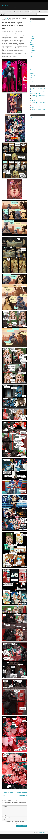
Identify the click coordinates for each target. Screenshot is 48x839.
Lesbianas (32, 46)
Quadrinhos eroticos (6, 33)
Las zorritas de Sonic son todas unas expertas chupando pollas (22, 794)
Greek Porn (32, 117)
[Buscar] (47, 14)
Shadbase (12, 33)
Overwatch (32, 63)
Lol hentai (32, 48)
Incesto (31, 42)
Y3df (31, 77)
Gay (31, 40)
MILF (17, 31)
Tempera (40, 832)
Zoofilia (17, 33)
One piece (32, 60)
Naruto (31, 58)
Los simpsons (33, 50)
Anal (7, 31)
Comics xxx (11, 31)
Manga (31, 52)
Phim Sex (31, 118)
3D (30, 21)
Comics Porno (4, 6)
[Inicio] (2, 18)
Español (14, 31)
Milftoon (20, 31)
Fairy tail (31, 36)
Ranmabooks (32, 71)
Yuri (14, 33)
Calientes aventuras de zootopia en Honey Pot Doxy (8, 794)
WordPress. (45, 832)
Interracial (32, 44)
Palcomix (32, 65)
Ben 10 (31, 28)
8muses (6, 18)
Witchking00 (32, 75)
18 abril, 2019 (6, 30)
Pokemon (32, 67)
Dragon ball (32, 32)
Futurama (32, 38)
